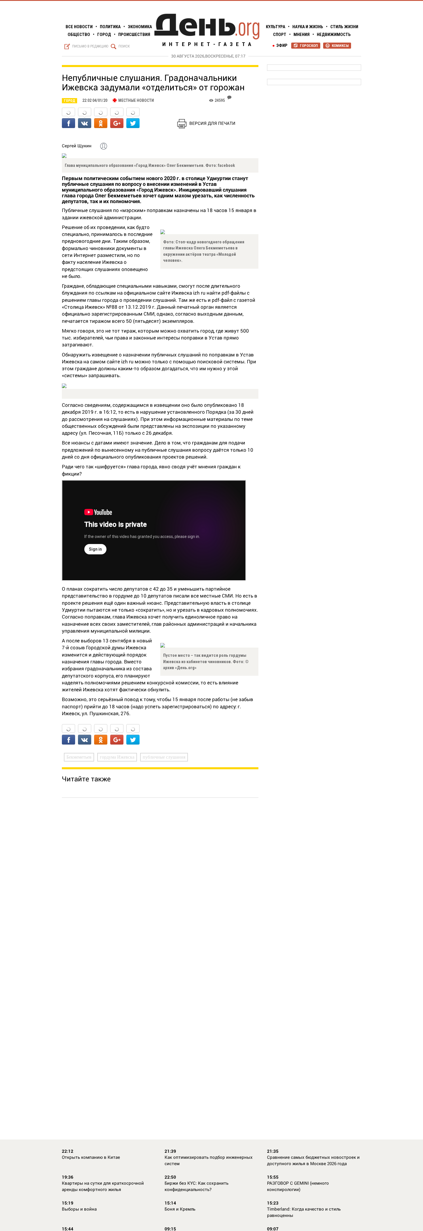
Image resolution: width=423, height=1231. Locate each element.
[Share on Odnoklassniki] (100, 118)
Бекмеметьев (79, 757)
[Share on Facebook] (68, 118)
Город (104, 34)
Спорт (279, 34)
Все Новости (79, 26)
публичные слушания (164, 757)
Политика (110, 26)
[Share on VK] (84, 118)
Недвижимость (334, 34)
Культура (275, 26)
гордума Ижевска (117, 757)
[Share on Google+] (116, 118)
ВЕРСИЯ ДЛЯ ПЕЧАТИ (212, 123)
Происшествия (134, 34)
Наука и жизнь (307, 26)
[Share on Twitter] (133, 118)
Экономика (140, 26)
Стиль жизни (344, 26)
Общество (79, 34)
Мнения (302, 34)
